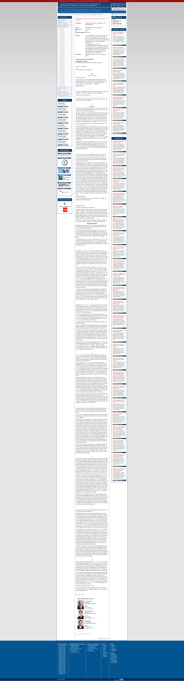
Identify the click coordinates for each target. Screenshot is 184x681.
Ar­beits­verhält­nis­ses (87, 250)
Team (112, 647)
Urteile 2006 (62, 57)
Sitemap (104, 654)
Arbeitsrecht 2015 (62, 657)
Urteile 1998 (62, 71)
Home (61, 9)
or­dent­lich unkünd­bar (102, 121)
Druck (104, 647)
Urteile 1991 (62, 84)
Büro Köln (113, 659)
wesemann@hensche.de (89, 628)
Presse (100, 9)
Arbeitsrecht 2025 (62, 646)
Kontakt (104, 649)
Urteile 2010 (62, 50)
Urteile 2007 (62, 55)
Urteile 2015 (62, 41)
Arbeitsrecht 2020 (62, 652)
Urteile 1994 (62, 79)
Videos (59, 89)
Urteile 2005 (62, 59)
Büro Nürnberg (114, 661)
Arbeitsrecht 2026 (62, 645)
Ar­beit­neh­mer (92, 294)
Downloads (105, 646)
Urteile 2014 (62, 43)
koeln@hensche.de (63, 127)
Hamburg (71, 14)
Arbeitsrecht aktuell (66, 9)
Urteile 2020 (62, 32)
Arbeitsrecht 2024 (62, 647)
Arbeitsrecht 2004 (62, 670)
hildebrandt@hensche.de (89, 618)
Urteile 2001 (62, 66)
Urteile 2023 (62, 28)
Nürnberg (90, 14)
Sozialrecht (90, 649)
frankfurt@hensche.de (64, 110)
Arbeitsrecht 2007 (62, 667)
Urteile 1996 (62, 75)
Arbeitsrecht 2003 (62, 671)
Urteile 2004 (62, 61)
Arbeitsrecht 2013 (62, 660)
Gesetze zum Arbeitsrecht (84, 9)
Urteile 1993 (62, 80)
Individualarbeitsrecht (92, 646)
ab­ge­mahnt (91, 535)
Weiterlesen (116, 45)
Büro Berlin (113, 654)
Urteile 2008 (62, 53)
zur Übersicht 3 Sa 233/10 (103, 638)
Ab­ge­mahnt (78, 123)
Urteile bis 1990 (63, 86)
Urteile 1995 (62, 77)
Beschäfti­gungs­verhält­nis (97, 563)
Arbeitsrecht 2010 (62, 663)
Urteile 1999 (62, 70)
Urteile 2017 (62, 37)
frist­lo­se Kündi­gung (97, 489)
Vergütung (94, 118)
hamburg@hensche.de (64, 116)
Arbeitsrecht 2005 (62, 669)
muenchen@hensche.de (64, 132)
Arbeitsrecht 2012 (62, 661)
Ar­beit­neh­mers (87, 523)
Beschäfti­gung (81, 296)
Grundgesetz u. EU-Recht (93, 645)
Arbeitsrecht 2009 (62, 664)
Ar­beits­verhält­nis (93, 120)
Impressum (113, 648)
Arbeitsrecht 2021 (62, 650)
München (85, 14)
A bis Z (104, 645)
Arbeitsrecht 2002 (62, 672)
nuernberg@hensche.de (64, 138)
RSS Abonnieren (61, 679)
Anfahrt (59, 106)
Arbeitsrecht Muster (62, 88)
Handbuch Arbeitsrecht (75, 9)
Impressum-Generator (62, 91)
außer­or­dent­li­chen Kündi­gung (102, 108)
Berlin (61, 14)
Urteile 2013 (62, 44)
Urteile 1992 (62, 82)
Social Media (105, 653)
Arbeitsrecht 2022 (62, 649)
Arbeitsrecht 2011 (62, 662)
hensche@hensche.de (89, 608)
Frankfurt (65, 14)
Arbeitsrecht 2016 (62, 656)
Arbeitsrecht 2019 (62, 653)
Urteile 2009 (62, 52)
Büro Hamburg (114, 656)
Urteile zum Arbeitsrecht (94, 9)
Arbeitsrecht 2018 (62, 654)
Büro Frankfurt (114, 655)
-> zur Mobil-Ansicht (62, 17)
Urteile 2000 (62, 68)
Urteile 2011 (62, 48)
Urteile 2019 (62, 34)
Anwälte (100, 14)
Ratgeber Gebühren (74, 649)
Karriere (104, 648)
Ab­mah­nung (90, 147)
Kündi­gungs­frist (95, 240)
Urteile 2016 (62, 39)
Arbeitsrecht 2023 (62, 648)
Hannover (76, 14)
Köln (80, 14)
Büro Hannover (114, 658)
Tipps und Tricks (61, 21)
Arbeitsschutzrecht (92, 647)
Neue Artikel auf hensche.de (76, 648)
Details (64, 106)
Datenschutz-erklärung (114, 650)
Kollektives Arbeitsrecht (92, 648)
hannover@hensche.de (64, 121)
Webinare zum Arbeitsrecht (63, 93)
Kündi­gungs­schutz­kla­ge (100, 141)
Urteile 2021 (62, 30)
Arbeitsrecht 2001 (62, 673)
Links (104, 650)
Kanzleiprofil (113, 646)
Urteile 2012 (62, 46)
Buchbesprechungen (75, 645)
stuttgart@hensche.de (64, 143)
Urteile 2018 (62, 35)
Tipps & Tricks (73, 650)
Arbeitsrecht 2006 (62, 668)
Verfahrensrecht (91, 650)
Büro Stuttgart (114, 662)
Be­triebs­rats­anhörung (99, 136)
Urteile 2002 (62, 64)
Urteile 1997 (62, 73)
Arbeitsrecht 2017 (62, 655)
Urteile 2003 (62, 62)
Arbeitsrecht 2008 (62, 665)
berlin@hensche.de (63, 105)
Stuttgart (95, 14)
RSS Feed (105, 652)
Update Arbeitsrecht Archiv (63, 95)
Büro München (114, 660)
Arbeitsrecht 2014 (62, 659)
